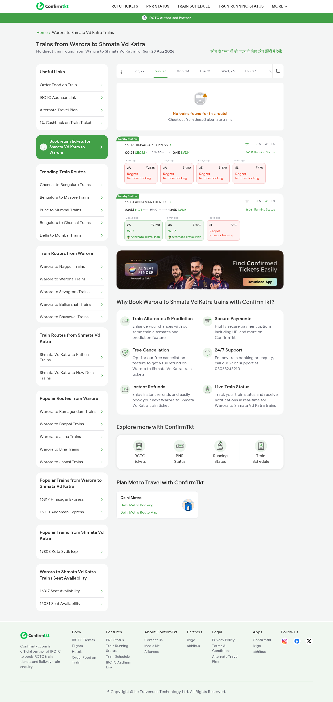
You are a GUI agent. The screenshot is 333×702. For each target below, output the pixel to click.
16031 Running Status (260, 209)
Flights (77, 646)
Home (42, 32)
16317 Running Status (260, 152)
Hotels (77, 652)
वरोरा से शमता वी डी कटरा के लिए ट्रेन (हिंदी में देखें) (246, 51)
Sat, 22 (139, 71)
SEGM (140, 153)
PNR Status (157, 6)
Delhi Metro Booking (136, 505)
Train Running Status (241, 6)
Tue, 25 (205, 71)
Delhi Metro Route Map (138, 512)
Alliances (151, 652)
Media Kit (152, 646)
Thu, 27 (250, 71)
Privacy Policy (223, 640)
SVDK (185, 153)
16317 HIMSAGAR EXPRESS (146, 145)
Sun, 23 (160, 71)
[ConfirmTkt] (34, 638)
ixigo (191, 640)
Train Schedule (193, 6)
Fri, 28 (271, 71)
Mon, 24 (182, 71)
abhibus (193, 646)
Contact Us (153, 640)
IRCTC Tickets (124, 6)
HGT (138, 210)
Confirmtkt (262, 640)
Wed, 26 (228, 71)
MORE (278, 6)
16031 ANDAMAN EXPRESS (146, 202)
